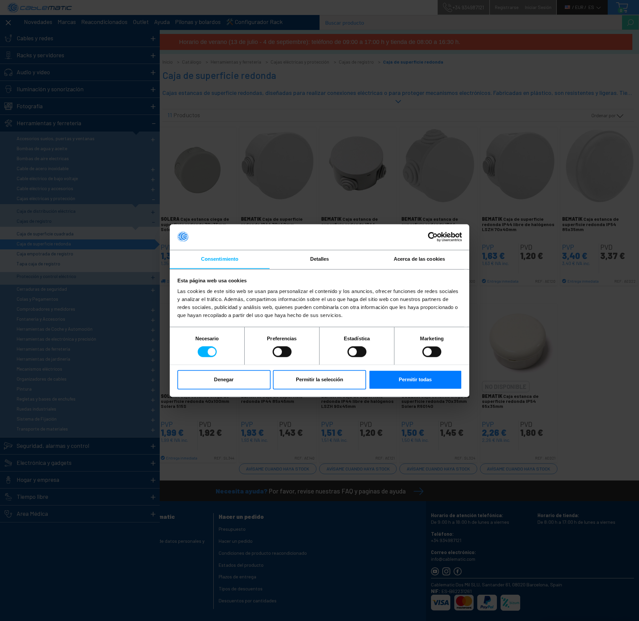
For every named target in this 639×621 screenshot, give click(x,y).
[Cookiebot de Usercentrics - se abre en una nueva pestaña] (433, 237)
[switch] (282, 351)
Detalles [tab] (319, 259)
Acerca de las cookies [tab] (419, 259)
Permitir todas (415, 379)
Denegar (224, 379)
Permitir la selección (319, 379)
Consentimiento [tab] (219, 259)
